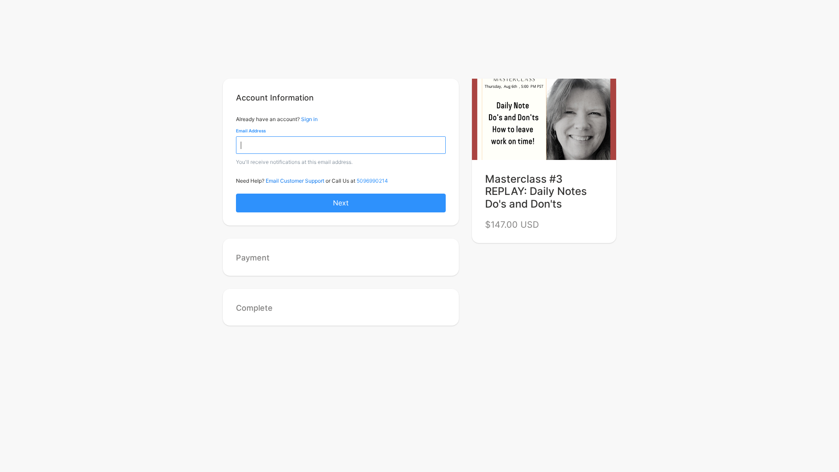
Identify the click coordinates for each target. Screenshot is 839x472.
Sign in (309, 119)
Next (341, 202)
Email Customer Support (295, 180)
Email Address (251, 130)
